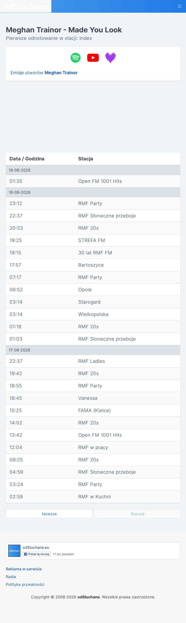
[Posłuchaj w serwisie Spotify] (75, 58)
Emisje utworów (44, 72)
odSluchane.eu (36, 547)
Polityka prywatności (25, 584)
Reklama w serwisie (24, 568)
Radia (11, 576)
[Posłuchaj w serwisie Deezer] (110, 58)
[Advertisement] (39, 116)
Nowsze (49, 513)
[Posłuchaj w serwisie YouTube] (93, 58)
